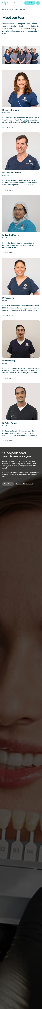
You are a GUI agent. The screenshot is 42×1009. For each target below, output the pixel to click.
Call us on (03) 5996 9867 (24, 484)
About (11, 9)
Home (4, 9)
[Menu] (38, 3)
